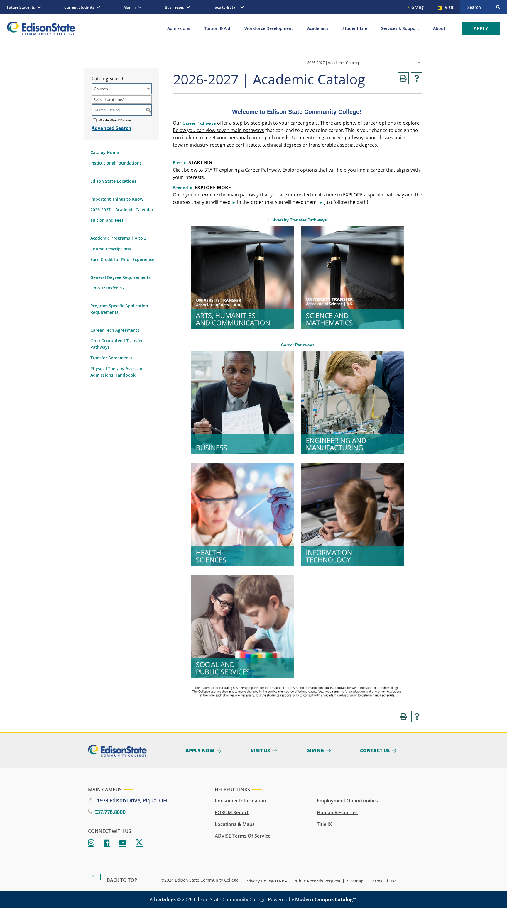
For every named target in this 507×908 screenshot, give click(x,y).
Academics (317, 28)
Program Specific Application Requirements (119, 309)
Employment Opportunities (347, 800)
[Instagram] (91, 842)
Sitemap (355, 881)
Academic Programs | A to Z (118, 238)
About (439, 28)
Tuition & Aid (217, 28)
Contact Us (375, 750)
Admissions (178, 28)
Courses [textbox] (101, 89)
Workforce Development (268, 28)
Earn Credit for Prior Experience (122, 259)
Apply (481, 28)
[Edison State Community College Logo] (41, 28)
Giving (417, 7)
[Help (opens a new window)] (416, 78)
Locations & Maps (235, 824)
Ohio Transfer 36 (107, 288)
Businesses (174, 7)
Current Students (79, 7)
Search (474, 7)
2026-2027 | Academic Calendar (121, 209)
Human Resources (337, 812)
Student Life (354, 28)
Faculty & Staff (225, 7)
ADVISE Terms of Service (243, 836)
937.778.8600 (109, 811)
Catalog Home (104, 152)
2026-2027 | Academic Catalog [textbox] (333, 63)
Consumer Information (240, 800)
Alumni (130, 7)
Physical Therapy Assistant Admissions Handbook (117, 372)
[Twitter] (139, 843)
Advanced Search (111, 128)
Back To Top (122, 880)
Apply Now (199, 750)
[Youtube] (122, 842)
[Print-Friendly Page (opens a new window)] (403, 78)
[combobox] (363, 62)
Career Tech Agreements (114, 330)
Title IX (324, 824)
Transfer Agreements (111, 357)
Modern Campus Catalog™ (325, 899)
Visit (449, 7)
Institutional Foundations (116, 163)
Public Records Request (317, 881)
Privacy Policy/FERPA (266, 881)
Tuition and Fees (107, 220)
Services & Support (400, 28)
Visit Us (260, 750)
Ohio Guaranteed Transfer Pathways (116, 344)
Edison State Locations (113, 181)
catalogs (166, 899)
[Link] (242, 327)
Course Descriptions (110, 249)
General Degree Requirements (120, 277)
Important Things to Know (116, 199)
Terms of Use (383, 881)
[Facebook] (106, 842)
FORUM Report (232, 812)
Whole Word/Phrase (115, 120)
